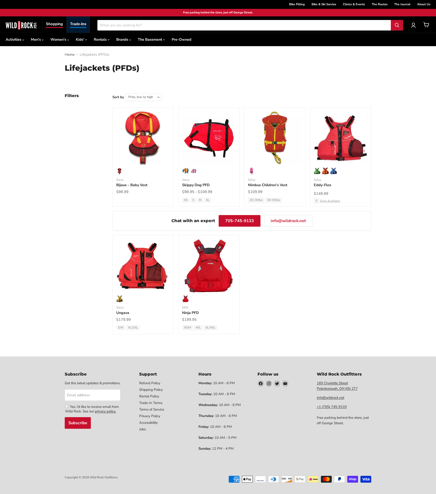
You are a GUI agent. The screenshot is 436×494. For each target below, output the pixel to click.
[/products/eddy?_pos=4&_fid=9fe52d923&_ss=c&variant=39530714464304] (340, 138)
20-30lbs (256, 200)
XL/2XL (133, 328)
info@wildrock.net (288, 220)
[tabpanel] (21, 25)
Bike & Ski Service (324, 4)
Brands (122, 39)
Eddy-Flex (322, 185)
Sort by (118, 97)
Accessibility (148, 422)
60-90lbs (273, 200)
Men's (36, 39)
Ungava (122, 312)
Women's (58, 39)
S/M (120, 328)
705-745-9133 (239, 220)
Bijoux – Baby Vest (131, 185)
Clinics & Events (354, 4)
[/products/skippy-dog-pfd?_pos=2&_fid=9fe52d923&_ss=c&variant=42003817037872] (209, 138)
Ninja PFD (190, 312)
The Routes (379, 4)
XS (186, 200)
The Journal (402, 4)
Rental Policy (149, 396)
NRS (185, 308)
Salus (120, 180)
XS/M (187, 328)
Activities (14, 39)
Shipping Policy (151, 389)
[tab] (54, 24)
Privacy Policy (149, 416)
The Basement (150, 39)
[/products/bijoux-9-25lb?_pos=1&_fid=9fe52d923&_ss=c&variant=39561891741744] (143, 138)
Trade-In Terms (150, 403)
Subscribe (77, 423)
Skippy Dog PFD (196, 185)
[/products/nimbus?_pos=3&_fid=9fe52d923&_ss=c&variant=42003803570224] (275, 138)
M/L (198, 328)
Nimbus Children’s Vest (267, 185)
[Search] (397, 25)
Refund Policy (149, 383)
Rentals (101, 39)
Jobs (142, 429)
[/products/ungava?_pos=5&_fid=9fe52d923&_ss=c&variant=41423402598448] (143, 266)
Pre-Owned (181, 39)
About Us (423, 4)
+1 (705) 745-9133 (332, 406)
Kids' (80, 39)
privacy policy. (105, 411)
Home (70, 55)
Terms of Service (151, 409)
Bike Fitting (297, 4)
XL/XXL (210, 328)
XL (207, 200)
